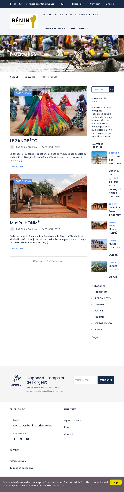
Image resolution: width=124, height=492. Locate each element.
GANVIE (112, 262)
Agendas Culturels (86, 14)
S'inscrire (110, 4)
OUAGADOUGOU (104, 323)
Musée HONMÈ (25, 223)
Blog (69, 14)
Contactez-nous (78, 28)
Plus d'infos (58, 485)
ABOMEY (113, 204)
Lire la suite (16, 166)
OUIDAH (112, 240)
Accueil (47, 14)
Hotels (59, 14)
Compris (115, 482)
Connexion (95, 4)
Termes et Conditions (21, 467)
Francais (78, 4)
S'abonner (106, 380)
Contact (68, 434)
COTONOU (114, 153)
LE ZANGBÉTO (24, 141)
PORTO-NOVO (23, 93)
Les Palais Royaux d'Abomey (115, 211)
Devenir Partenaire (54, 28)
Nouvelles (29, 76)
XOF (62, 4)
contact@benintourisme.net (40, 3)
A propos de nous (73, 420)
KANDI (98, 329)
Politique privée (18, 460)
